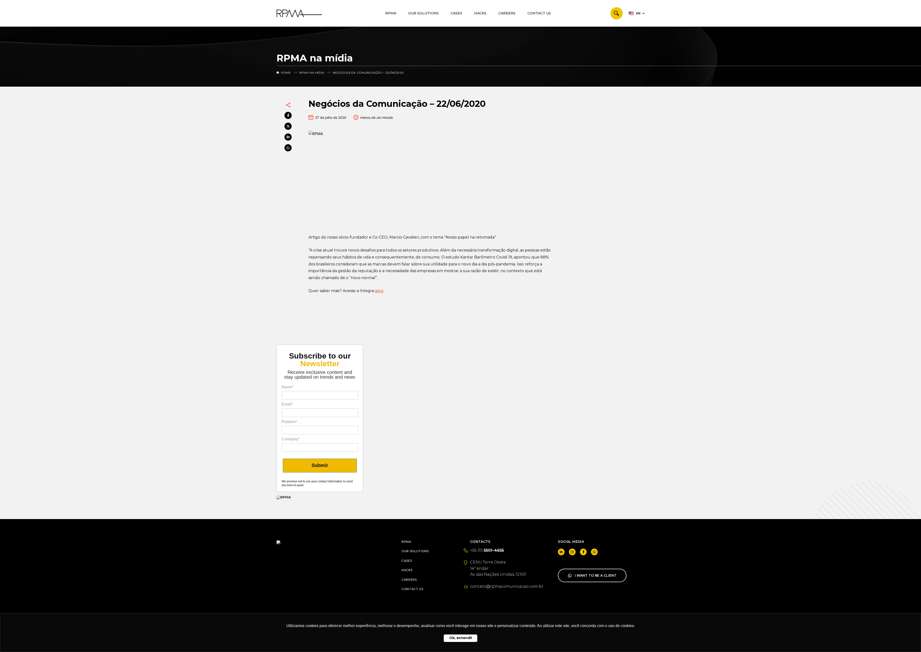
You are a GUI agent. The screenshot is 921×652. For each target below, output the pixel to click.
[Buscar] (616, 13)
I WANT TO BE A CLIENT (595, 575)
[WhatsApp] (288, 147)
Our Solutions (423, 13)
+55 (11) (487, 550)
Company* (291, 439)
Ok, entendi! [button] (460, 638)
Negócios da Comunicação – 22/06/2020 (368, 72)
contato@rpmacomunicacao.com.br (506, 586)
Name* (287, 387)
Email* (287, 404)
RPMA (390, 13)
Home (285, 72)
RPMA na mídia (312, 72)
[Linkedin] (288, 137)
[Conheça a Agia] (320, 497)
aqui (379, 290)
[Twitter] (288, 126)
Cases (456, 13)
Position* (289, 422)
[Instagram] (572, 552)
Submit (320, 465)
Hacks (480, 13)
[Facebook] (288, 115)
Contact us (539, 13)
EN (638, 13)
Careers (506, 13)
